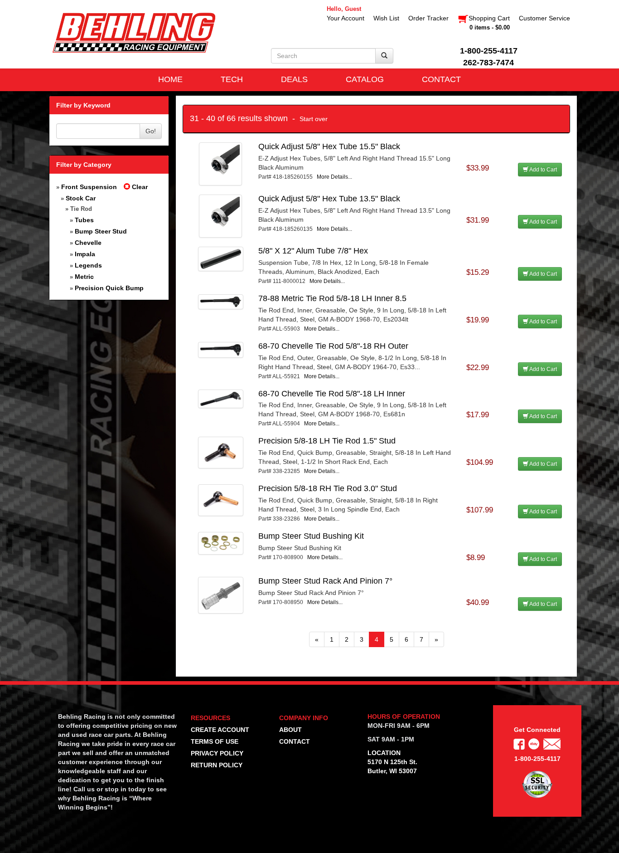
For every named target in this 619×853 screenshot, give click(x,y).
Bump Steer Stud (101, 231)
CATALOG (365, 79)
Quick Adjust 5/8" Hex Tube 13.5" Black (329, 198)
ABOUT (290, 729)
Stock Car (81, 198)
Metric (84, 276)
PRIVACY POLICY (217, 753)
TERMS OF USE (214, 741)
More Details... (334, 177)
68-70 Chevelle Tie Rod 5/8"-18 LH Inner (331, 393)
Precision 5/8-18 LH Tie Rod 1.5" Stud (327, 440)
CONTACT (441, 79)
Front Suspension (89, 186)
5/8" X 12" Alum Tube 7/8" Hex (313, 250)
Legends (88, 265)
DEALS (294, 79)
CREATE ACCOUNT (220, 729)
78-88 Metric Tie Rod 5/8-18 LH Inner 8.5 (332, 298)
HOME (170, 79)
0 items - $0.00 (489, 27)
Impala (85, 254)
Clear (139, 186)
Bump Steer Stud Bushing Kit (311, 536)
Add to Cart (542, 169)
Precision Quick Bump (109, 288)
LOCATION (384, 752)
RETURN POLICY (216, 765)
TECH (232, 79)
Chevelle (88, 242)
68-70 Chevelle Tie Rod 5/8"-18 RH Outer (333, 346)
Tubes (84, 220)
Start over (314, 118)
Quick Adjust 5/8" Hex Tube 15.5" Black (329, 146)
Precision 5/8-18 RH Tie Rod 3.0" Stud (327, 488)
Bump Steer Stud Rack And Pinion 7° (325, 580)
